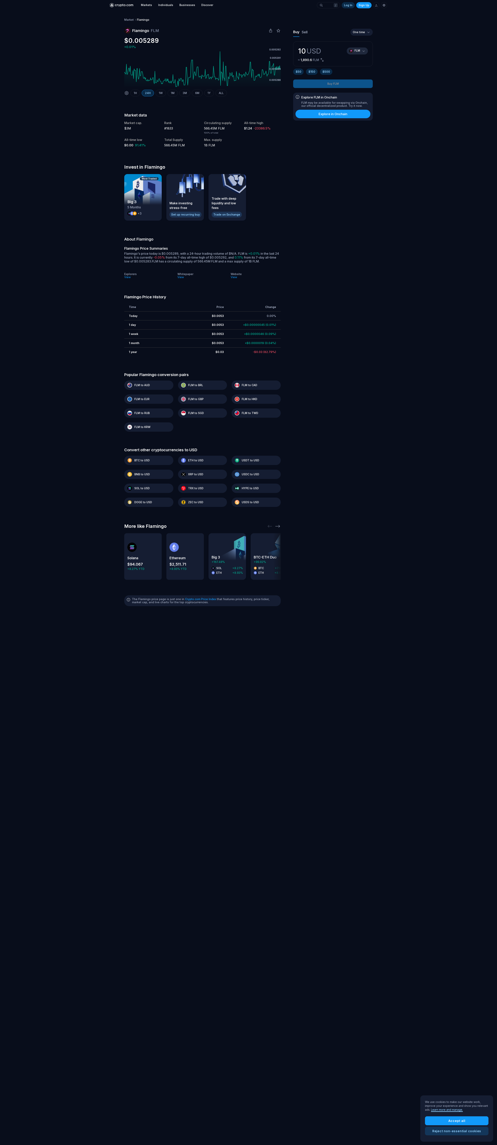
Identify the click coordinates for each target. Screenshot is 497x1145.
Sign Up (364, 5)
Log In (348, 5)
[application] (202, 69)
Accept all (456, 1121)
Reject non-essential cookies (456, 1131)
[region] (456, 1118)
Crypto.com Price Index (200, 599)
